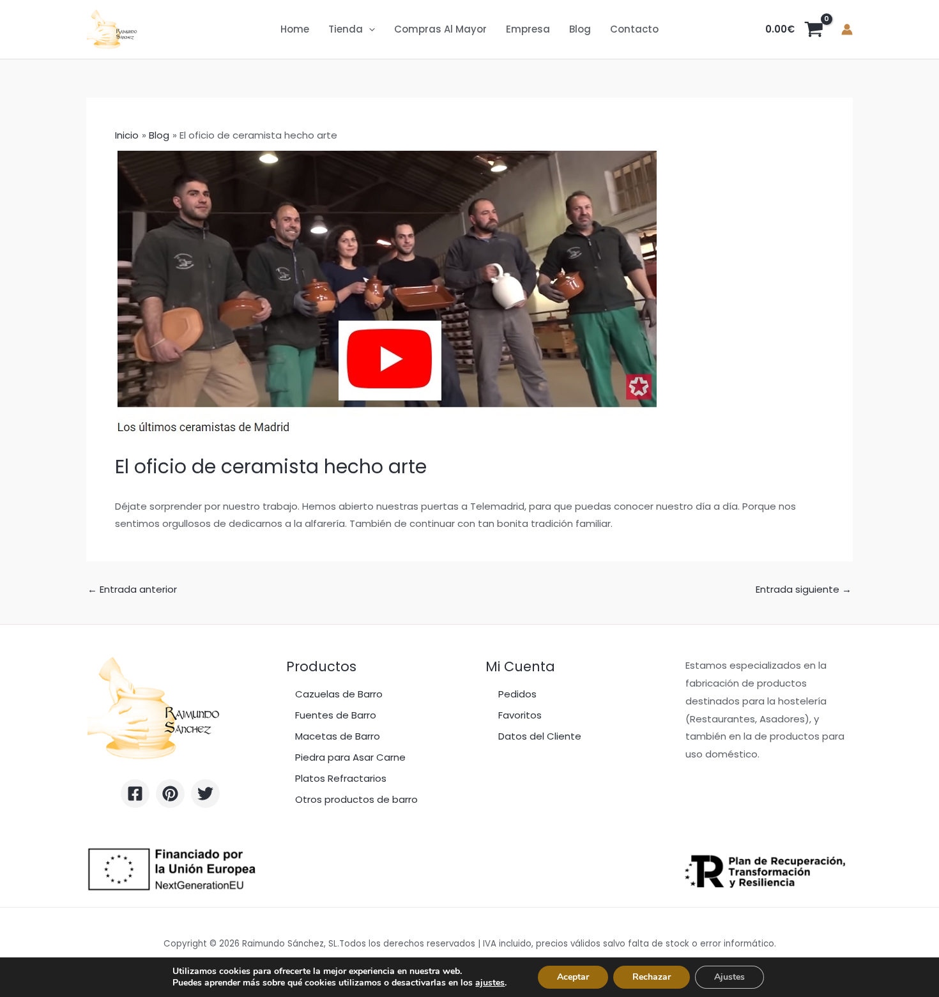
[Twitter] (205, 793)
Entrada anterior (132, 589)
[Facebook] (135, 793)
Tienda (345, 29)
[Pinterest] (170, 793)
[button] (369, 29)
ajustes (490, 983)
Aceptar (573, 977)
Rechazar (651, 977)
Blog (580, 29)
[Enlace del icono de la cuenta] (847, 29)
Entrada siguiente (803, 589)
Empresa (528, 29)
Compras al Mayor (440, 29)
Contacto (634, 29)
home (294, 29)
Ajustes (729, 977)
